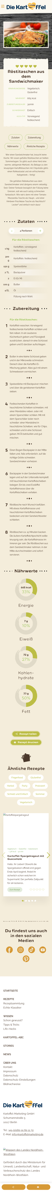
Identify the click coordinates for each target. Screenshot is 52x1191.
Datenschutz (10, 1075)
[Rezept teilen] (14, 1187)
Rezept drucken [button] (27, 742)
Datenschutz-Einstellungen (19, 1079)
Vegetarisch (26, 802)
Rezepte (8, 999)
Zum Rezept (16, 890)
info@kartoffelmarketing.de (27, 1134)
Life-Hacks (9, 1028)
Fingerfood (17, 777)
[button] (48, 855)
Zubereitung (34, 137)
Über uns (9, 1062)
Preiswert (40, 785)
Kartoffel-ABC (13, 1037)
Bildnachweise (12, 1084)
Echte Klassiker (12, 1007)
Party (24, 785)
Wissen (8, 1016)
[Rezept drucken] (38, 1187)
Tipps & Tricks (11, 1024)
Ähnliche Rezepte (36, 146)
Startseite (10, 990)
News (7, 1054)
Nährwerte (12, 146)
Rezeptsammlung (13, 1003)
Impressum (10, 1071)
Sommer (40, 794)
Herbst (10, 785)
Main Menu (3, 6)
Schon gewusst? (13, 1020)
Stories (8, 1045)
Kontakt (7, 1067)
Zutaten (15, 137)
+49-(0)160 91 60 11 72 (21, 1130)
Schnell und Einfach (17, 794)
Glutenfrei (36, 777)
